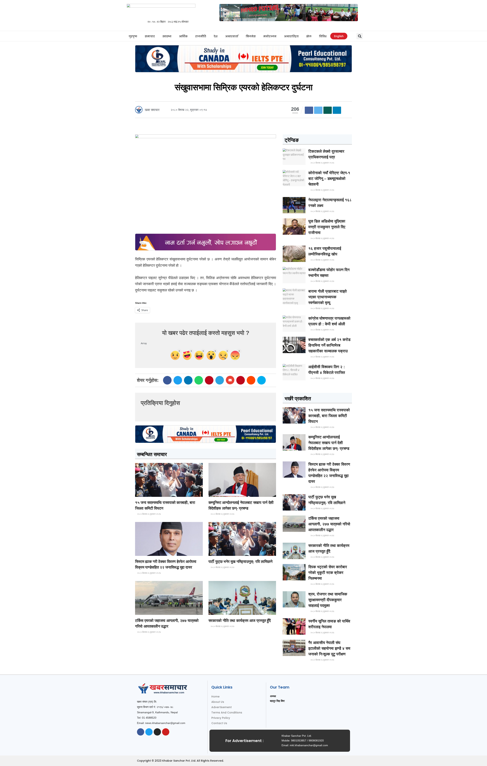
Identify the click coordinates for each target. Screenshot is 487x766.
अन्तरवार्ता (231, 36)
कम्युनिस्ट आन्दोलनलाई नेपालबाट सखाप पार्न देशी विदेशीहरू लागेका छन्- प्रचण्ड (328, 443)
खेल (308, 36)
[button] (359, 36)
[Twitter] (149, 732)
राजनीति (200, 36)
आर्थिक (183, 36)
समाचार (150, 36)
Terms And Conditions (226, 712)
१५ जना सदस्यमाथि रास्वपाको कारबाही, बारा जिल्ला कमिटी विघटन (329, 416)
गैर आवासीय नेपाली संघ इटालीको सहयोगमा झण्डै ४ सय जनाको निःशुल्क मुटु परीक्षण (329, 648)
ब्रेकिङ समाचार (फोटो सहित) (150, 611)
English (339, 36)
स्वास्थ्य (166, 36)
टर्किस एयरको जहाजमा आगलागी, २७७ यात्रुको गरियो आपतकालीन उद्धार (329, 524)
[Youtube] (165, 732)
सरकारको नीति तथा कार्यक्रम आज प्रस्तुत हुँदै (239, 620)
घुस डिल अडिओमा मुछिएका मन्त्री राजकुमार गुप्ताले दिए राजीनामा (326, 227)
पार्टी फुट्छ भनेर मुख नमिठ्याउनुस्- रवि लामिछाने (240, 561)
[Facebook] (140, 732)
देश (216, 36)
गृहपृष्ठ (133, 36)
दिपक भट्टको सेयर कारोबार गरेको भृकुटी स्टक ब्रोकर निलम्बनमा (327, 572)
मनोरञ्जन (269, 36)
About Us (217, 702)
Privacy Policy (220, 718)
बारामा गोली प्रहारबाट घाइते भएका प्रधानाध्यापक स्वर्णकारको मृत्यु (327, 297)
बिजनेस (251, 36)
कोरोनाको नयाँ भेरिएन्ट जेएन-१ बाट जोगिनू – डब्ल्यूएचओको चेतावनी (329, 178)
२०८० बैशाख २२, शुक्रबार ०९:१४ (149, 514)
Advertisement (221, 707)
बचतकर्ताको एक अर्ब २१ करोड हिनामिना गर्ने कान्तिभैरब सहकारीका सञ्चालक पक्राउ (329, 345)
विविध (322, 36)
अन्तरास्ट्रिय (291, 36)
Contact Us (219, 723)
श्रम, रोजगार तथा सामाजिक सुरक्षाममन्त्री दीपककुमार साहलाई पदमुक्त (327, 600)
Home (215, 696)
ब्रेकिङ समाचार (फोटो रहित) (223, 493)
